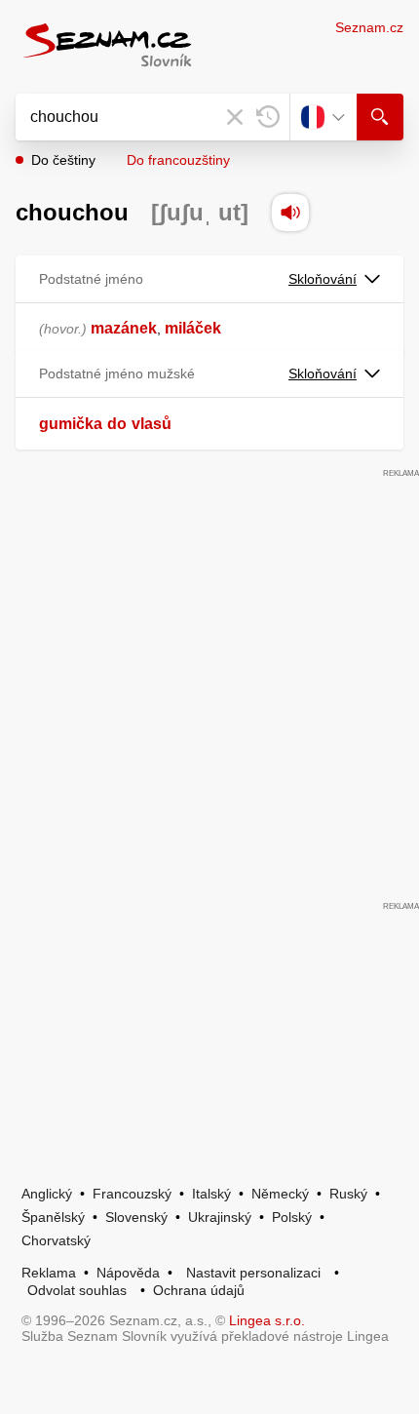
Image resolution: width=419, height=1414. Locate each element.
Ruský (348, 1193)
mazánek (124, 328)
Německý (280, 1193)
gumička (70, 423)
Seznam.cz (369, 27)
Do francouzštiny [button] (178, 160)
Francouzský (132, 1193)
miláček (193, 328)
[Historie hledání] (268, 117)
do (117, 423)
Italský (211, 1193)
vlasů (151, 423)
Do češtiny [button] (63, 160)
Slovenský (136, 1217)
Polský (292, 1217)
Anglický (46, 1193)
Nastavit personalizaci (253, 1272)
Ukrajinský (219, 1217)
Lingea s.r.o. (267, 1320)
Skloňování (322, 279)
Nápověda (128, 1272)
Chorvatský (56, 1240)
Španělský (53, 1217)
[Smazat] (235, 117)
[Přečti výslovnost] (290, 212)
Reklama (48, 1272)
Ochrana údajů (199, 1290)
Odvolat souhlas (77, 1290)
